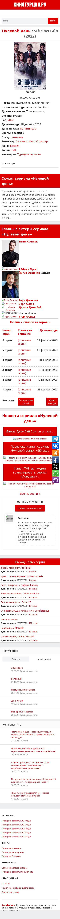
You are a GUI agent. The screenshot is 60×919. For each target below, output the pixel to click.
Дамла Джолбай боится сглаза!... (30, 431)
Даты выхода (52, 401)
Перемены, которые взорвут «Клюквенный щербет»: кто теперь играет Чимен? (33, 780)
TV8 (13, 150)
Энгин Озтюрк (28, 241)
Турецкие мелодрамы (13, 852)
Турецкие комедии (11, 848)
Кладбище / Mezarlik (12, 627)
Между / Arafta (9, 619)
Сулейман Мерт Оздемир (32, 141)
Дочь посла (17, 700)
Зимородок (17, 667)
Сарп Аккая (26, 304)
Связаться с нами (10, 892)
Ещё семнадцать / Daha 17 (16, 602)
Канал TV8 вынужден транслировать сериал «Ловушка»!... (30, 472)
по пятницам (28, 128)
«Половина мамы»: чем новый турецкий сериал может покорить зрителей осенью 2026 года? (32, 734)
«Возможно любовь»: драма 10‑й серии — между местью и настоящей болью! (33, 750)
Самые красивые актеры (14, 867)
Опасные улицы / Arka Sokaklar (18, 636)
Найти (53, 21)
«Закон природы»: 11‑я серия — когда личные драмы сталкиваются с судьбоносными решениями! (30, 765)
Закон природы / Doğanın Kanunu (19, 584)
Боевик (14, 145)
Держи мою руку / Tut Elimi (16, 567)
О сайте (6, 883)
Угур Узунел (27, 316)
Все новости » (30, 493)
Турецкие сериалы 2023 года (16, 836)
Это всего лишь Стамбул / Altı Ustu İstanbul (25, 610)
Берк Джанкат (28, 300)
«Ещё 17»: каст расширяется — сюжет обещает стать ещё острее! (30, 794)
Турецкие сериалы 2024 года (16, 832)
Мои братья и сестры (22, 711)
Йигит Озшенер (29, 272)
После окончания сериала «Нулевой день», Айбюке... (30, 448)
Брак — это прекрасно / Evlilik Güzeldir (22, 576)
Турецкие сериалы (29, 154)
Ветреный (16, 678)
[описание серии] (24, 341)
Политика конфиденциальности (18, 887)
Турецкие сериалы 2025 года (16, 828)
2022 (11, 120)
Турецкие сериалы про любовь (17, 871)
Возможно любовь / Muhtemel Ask (20, 593)
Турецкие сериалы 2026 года (16, 824)
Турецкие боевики (11, 856)
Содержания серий (26, 401)
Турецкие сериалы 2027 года (16, 820)
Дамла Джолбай (30, 307)
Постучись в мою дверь (23, 689)
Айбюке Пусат (28, 269)
